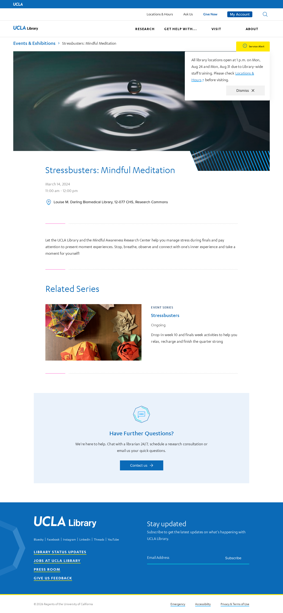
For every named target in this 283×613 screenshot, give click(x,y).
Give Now (210, 14)
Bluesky (39, 539)
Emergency (178, 604)
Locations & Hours (160, 14)
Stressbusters (165, 315)
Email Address (158, 557)
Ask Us (188, 14)
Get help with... (180, 29)
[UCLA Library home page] (25, 29)
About (252, 29)
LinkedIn (84, 539)
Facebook (53, 539)
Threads (99, 539)
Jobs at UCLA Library (57, 560)
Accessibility (203, 604)
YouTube (113, 539)
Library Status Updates (60, 551)
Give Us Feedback (53, 578)
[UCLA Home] (18, 4)
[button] (265, 14)
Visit (216, 29)
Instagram (69, 539)
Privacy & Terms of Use (235, 604)
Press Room (47, 569)
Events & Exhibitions (34, 43)
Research (145, 29)
